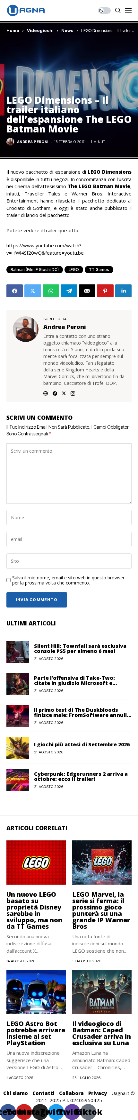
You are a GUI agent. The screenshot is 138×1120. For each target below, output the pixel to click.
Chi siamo (15, 1093)
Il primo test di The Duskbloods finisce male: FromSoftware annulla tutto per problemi (82, 715)
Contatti (43, 1093)
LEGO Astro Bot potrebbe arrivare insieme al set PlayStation (35, 1033)
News (67, 30)
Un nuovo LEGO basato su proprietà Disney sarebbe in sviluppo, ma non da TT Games (34, 910)
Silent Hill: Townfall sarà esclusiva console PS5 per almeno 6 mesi (80, 648)
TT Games (99, 269)
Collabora (71, 1093)
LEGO (74, 269)
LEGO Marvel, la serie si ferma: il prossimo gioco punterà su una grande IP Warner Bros (101, 910)
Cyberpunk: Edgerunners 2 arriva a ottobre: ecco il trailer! (81, 776)
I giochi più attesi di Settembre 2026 (82, 744)
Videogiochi (40, 30)
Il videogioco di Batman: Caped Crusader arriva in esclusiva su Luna (101, 1033)
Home (12, 30)
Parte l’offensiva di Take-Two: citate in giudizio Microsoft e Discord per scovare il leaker (74, 683)
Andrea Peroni (32, 142)
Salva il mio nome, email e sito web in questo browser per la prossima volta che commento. (68, 580)
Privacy (97, 1093)
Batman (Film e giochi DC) (35, 269)
